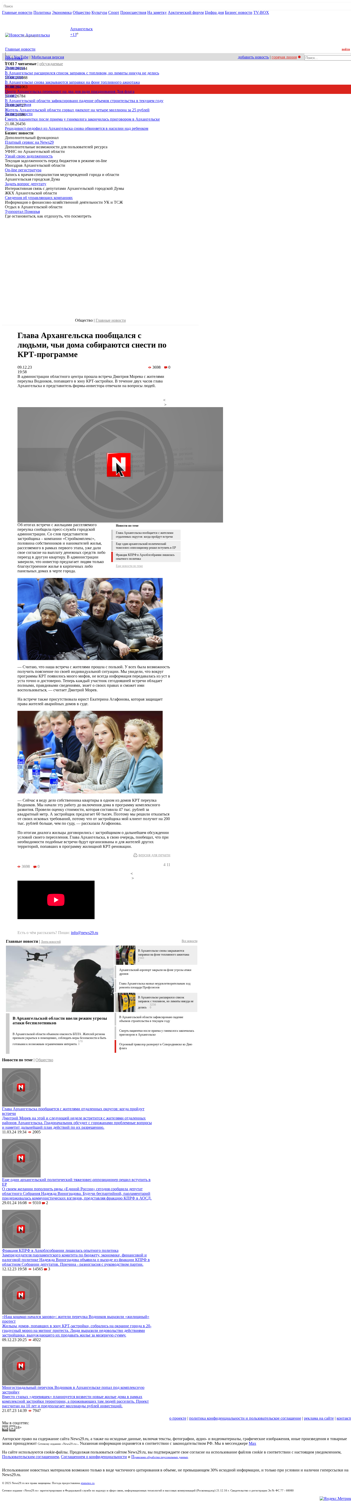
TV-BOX (261, 12)
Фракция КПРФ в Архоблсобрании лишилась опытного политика (60, 1250)
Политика (42, 12)
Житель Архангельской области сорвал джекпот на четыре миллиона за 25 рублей (77, 110)
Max (252, 1443)
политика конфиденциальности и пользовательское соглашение (245, 1418)
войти (346, 49)
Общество (81, 12)
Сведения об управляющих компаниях (39, 197)
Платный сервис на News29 (29, 142)
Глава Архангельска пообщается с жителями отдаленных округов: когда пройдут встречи (144, 534)
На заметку (157, 12)
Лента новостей (51, 942)
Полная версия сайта (21, 17)
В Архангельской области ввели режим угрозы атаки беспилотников (60, 1020)
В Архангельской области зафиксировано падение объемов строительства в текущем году (84, 101)
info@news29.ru (84, 932)
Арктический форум (186, 12)
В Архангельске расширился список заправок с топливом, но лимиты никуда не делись (82, 73)
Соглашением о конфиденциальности (94, 1457)
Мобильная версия (47, 57)
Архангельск (81, 29)
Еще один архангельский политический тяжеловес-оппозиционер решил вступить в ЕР (146, 545)
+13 (73, 35)
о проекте (177, 1418)
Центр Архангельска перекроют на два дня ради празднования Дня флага (69, 91)
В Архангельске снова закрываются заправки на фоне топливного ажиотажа (72, 82)
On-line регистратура (23, 170)
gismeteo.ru (88, 1483)
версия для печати (154, 855)
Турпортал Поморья (22, 211)
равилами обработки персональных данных (161, 1457)
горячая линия (284, 57)
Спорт (113, 12)
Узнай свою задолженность (29, 156)
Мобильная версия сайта (25, 1418)
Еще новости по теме (129, 566)
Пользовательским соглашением (30, 1457)
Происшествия (133, 12)
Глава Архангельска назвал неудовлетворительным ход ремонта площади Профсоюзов (154, 985)
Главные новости (17, 12)
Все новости (189, 941)
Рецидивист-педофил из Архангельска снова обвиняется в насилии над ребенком (76, 128)
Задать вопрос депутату (25, 184)
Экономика (62, 12)
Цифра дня (214, 12)
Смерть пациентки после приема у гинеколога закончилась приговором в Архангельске (82, 119)
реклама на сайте (319, 1418)
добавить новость (253, 57)
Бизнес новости (238, 12)
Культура (99, 12)
